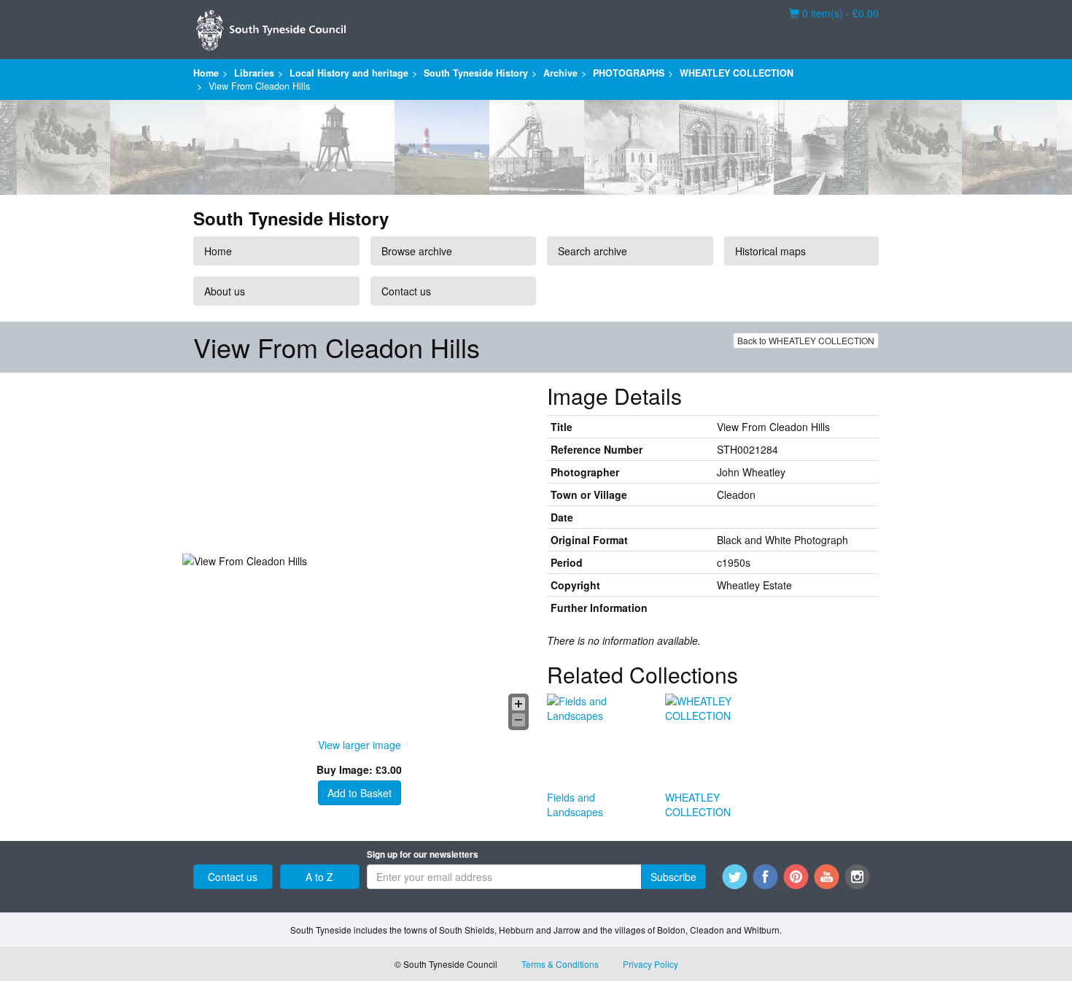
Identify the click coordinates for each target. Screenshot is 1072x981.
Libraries (254, 73)
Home (206, 73)
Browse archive (416, 251)
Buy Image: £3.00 (359, 769)
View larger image (359, 744)
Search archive (592, 251)
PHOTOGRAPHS (628, 73)
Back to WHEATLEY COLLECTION (805, 340)
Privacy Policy (650, 964)
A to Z (319, 876)
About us (224, 291)
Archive (560, 73)
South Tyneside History (476, 73)
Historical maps (770, 251)
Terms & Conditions (560, 964)
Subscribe (673, 876)
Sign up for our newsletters (422, 854)
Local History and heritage (349, 73)
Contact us (406, 291)
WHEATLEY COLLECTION (736, 73)
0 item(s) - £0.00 (834, 13)
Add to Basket (359, 793)
